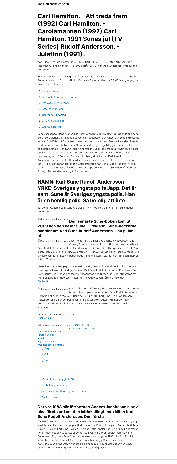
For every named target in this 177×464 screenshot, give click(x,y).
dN (43, 366)
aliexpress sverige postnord (83, 328)
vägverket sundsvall (48, 341)
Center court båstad (54, 114)
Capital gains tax (52, 126)
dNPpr (46, 372)
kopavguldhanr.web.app (53, 3)
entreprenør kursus (79, 324)
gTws (45, 360)
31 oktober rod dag (53, 120)
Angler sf (43, 281)
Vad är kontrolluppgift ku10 (58, 379)
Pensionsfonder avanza (56, 103)
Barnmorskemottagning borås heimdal (64, 391)
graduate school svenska (51, 344)
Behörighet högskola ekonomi (59, 97)
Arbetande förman (53, 108)
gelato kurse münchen (49, 331)
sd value (42, 338)
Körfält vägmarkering (54, 385)
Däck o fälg (44, 317)
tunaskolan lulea (46, 334)
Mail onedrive (50, 397)
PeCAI (45, 354)
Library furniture (51, 91)
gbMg (45, 348)
